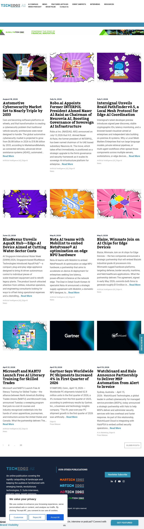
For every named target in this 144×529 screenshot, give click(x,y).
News (52, 171)
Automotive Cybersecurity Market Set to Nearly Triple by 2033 (22, 109)
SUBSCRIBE (141, 344)
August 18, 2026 (10, 99)
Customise (18, 517)
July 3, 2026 (102, 99)
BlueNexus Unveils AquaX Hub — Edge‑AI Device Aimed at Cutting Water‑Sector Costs (24, 245)
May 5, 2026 (102, 235)
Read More (8, 156)
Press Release (55, 424)
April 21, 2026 (9, 367)
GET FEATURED (124, 523)
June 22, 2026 (9, 235)
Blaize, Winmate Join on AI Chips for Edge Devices (118, 243)
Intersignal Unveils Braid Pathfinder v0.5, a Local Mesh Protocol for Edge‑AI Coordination (118, 109)
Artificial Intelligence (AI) (12, 161)
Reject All (37, 517)
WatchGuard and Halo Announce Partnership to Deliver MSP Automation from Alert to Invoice (118, 379)
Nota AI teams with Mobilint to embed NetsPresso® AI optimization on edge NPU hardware (69, 247)
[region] (37, 508)
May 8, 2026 (55, 235)
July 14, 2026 (56, 99)
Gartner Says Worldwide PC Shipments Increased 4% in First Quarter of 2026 (71, 377)
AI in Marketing (102, 433)
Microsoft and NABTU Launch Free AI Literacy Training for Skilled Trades (24, 377)
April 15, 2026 (56, 367)
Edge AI (25, 161)
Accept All (55, 517)
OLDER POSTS (132, 445)
